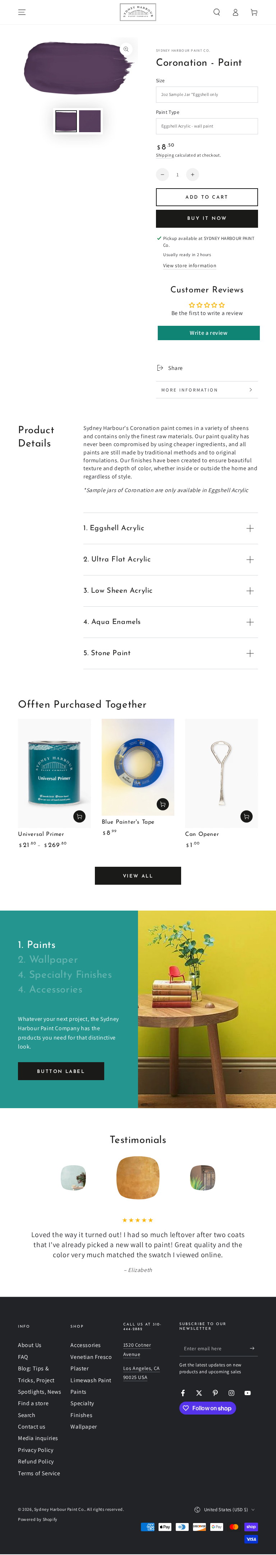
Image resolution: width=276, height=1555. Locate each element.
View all (138, 876)
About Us (30, 1345)
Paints (78, 1392)
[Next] (251, 1178)
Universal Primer (41, 834)
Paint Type (167, 112)
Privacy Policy (35, 1450)
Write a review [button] (208, 333)
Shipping (165, 155)
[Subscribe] (254, 1348)
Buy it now (207, 218)
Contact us (32, 1426)
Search (27, 1415)
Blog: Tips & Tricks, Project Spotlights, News (39, 1380)
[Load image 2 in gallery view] (90, 121)
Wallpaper (83, 1426)
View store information (189, 265)
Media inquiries (38, 1438)
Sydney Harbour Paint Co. (183, 50)
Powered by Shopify (38, 1519)
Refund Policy (36, 1461)
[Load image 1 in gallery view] (66, 121)
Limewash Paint (90, 1380)
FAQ (23, 1357)
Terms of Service (39, 1473)
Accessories (85, 1345)
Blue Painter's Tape (128, 822)
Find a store (33, 1403)
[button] (216, 12)
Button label (61, 1071)
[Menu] (22, 12)
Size (160, 80)
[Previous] (25, 1178)
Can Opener (202, 834)
